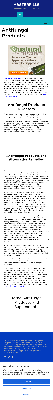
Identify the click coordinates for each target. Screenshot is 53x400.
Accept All (26, 381)
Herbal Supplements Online (16, 286)
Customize (26, 388)
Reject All (26, 395)
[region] (26, 381)
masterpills (26, 4)
